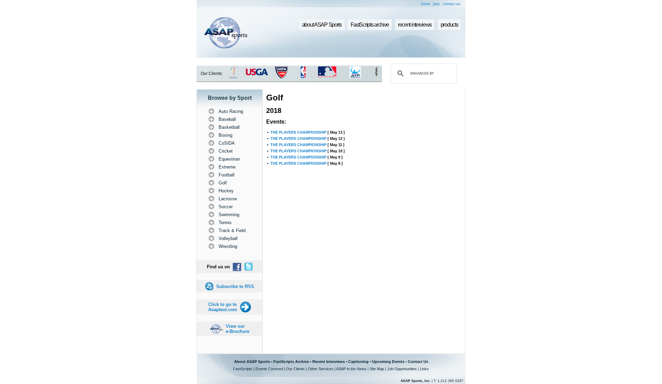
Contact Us (418, 361)
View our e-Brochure (237, 329)
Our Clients (295, 369)
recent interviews (415, 25)
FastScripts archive (370, 25)
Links (424, 369)
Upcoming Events (388, 361)
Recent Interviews (328, 361)
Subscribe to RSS (235, 286)
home (425, 4)
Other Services (320, 369)
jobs (436, 4)
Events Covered (269, 369)
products (449, 25)
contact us (451, 4)
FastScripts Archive (291, 361)
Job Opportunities (402, 369)
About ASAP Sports (252, 361)
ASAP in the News (351, 369)
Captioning (358, 361)
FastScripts (242, 369)
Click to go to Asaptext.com (222, 307)
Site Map (377, 369)
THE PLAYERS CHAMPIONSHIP (298, 132)
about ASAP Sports (322, 25)
